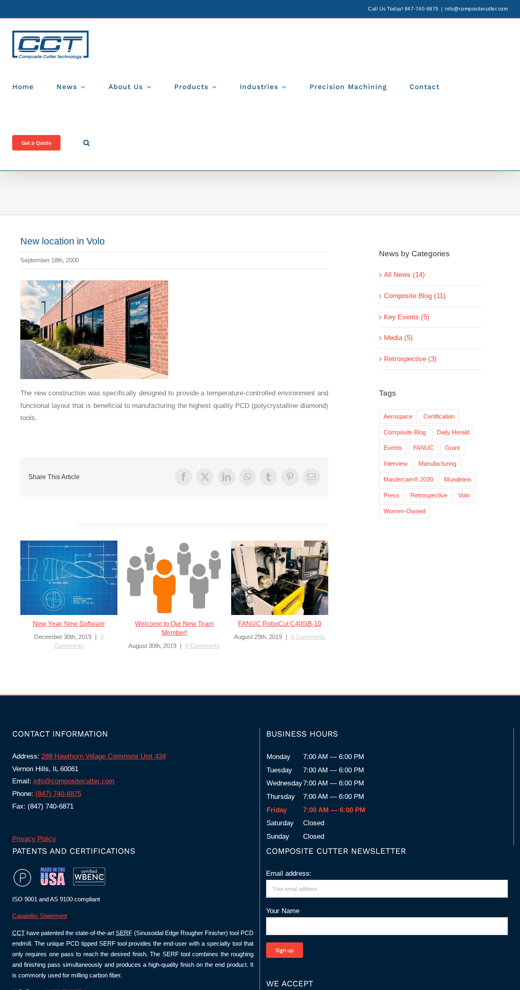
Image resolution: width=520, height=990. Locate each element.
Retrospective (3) (410, 359)
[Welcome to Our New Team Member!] (174, 578)
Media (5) (398, 338)
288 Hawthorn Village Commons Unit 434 (103, 756)
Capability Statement (39, 915)
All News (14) (404, 275)
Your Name (282, 911)
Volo (464, 495)
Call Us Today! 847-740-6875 (403, 9)
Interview (395, 463)
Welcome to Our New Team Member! (164, 578)
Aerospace (398, 416)
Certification (439, 416)
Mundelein (457, 479)
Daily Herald (453, 432)
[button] (86, 142)
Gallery (79, 578)
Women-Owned (404, 511)
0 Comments (202, 645)
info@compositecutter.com (476, 9)
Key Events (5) (406, 317)
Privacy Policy (34, 839)
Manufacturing (437, 463)
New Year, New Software (59, 578)
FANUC (423, 447)
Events (393, 447)
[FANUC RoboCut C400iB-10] (279, 578)
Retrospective (428, 495)
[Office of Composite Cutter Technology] (94, 284)
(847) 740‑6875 (58, 794)
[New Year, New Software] (68, 578)
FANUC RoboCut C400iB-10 (270, 578)
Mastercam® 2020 (408, 479)
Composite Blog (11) (415, 296)
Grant (452, 447)
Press (391, 495)
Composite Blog (405, 432)
